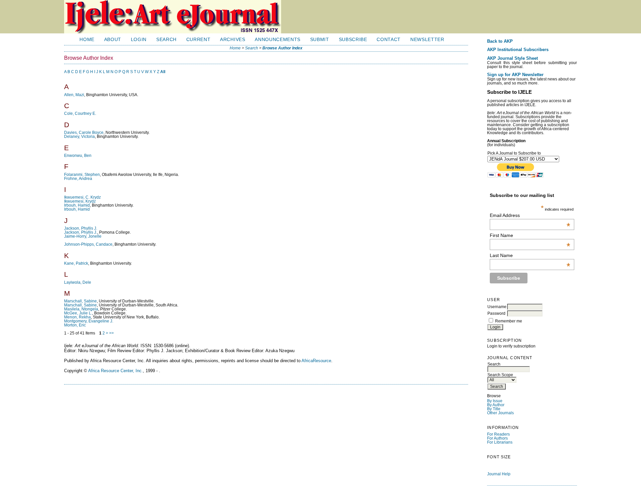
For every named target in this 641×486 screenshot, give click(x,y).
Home (86, 39)
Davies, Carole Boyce (83, 133)
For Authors (497, 438)
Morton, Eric (75, 325)
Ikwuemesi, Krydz (80, 201)
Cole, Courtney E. (80, 113)
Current (198, 39)
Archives (232, 39)
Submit (319, 39)
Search (166, 39)
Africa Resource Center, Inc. (115, 370)
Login (139, 39)
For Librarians (499, 442)
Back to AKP (500, 41)
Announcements (277, 39)
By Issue (494, 401)
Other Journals (500, 413)
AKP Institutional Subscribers (518, 49)
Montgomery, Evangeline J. (88, 321)
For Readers (498, 434)
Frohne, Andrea (78, 179)
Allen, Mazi (74, 95)
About (112, 39)
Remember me (508, 321)
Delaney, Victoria (79, 137)
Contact (389, 39)
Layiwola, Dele (77, 282)
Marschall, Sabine (80, 301)
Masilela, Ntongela (81, 309)
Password (496, 313)
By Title (493, 409)
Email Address (530, 215)
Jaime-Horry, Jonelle (82, 236)
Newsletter (427, 39)
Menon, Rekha (77, 317)
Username (496, 307)
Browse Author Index (282, 48)
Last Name (530, 255)
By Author (495, 405)
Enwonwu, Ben (77, 156)
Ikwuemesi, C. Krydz (82, 197)
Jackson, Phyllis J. (80, 228)
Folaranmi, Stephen (82, 175)
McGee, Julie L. (78, 313)
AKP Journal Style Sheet (512, 58)
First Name (530, 235)
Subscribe (353, 39)
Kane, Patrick (76, 263)
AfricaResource (316, 360)
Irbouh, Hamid (77, 205)
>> (111, 333)
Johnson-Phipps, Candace (88, 244)
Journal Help (498, 474)
